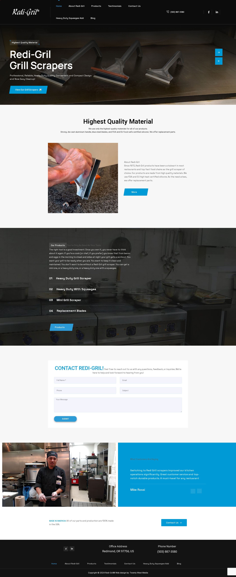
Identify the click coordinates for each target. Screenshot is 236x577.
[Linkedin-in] (72, 548)
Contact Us (134, 6)
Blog (93, 18)
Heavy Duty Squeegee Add (70, 18)
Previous (193, 491)
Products (96, 6)
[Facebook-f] (66, 548)
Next (199, 490)
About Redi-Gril (76, 6)
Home (59, 6)
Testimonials (114, 6)
